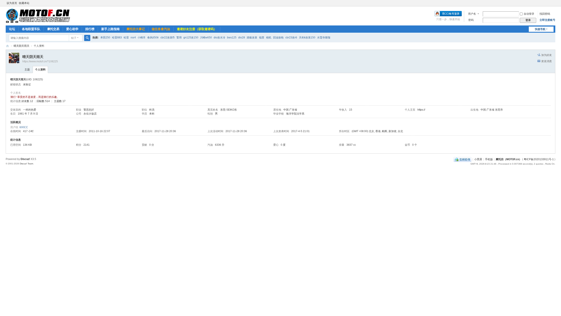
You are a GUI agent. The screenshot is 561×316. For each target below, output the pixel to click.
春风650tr (153, 37)
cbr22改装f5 (167, 37)
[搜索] (87, 38)
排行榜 (89, 29)
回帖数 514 (43, 101)
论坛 (12, 29)
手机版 (489, 159)
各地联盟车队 (31, 29)
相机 (268, 37)
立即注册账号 (547, 20)
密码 (471, 20)
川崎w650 (206, 37)
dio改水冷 (219, 37)
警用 (179, 37)
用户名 (472, 13)
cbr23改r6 (291, 37)
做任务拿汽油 (161, 29)
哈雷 (126, 37)
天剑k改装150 (307, 37)
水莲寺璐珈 (323, 37)
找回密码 (545, 13)
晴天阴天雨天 (21, 45)
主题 (27, 69)
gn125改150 (190, 37)
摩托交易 (53, 29)
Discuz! (25, 159)
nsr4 (133, 37)
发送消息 (546, 61)
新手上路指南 (110, 29)
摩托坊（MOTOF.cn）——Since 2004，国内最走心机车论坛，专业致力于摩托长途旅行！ (7, 46)
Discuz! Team (26, 163)
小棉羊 (142, 37)
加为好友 (546, 55)
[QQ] (462, 159)
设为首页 (12, 3)
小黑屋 (478, 159)
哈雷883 (117, 37)
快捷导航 (540, 29)
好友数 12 (27, 101)
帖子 (73, 38)
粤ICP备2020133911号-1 (539, 159)
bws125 (231, 37)
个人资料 (40, 69)
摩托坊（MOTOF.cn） (509, 159)
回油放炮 (278, 37)
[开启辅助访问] (554, 3)
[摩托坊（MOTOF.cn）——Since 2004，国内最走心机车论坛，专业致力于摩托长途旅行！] (38, 15)
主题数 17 (60, 101)
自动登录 (529, 13)
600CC (24, 127)
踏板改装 (252, 37)
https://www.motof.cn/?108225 (40, 61)
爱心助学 (72, 29)
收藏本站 (24, 3)
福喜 (261, 37)
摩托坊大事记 (135, 29)
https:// (421, 109)
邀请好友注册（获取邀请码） (197, 29)
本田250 (105, 37)
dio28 (241, 37)
